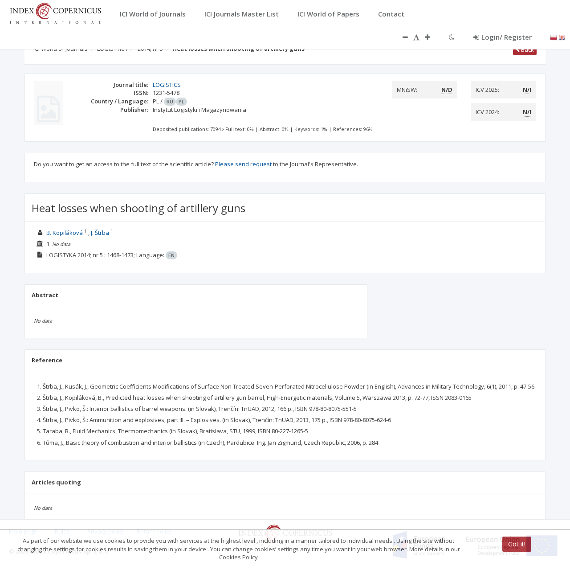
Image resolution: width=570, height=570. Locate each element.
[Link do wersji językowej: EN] (562, 37)
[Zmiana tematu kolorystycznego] (452, 37)
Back (527, 49)
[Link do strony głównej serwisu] (55, 12)
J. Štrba (100, 233)
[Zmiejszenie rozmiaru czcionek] (400, 37)
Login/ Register (506, 37)
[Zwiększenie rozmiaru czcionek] (432, 37)
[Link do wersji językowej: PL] (553, 37)
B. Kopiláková (64, 233)
